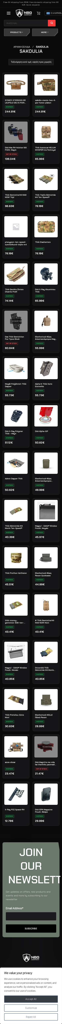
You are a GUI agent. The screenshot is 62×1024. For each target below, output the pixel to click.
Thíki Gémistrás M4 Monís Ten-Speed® (14, 527)
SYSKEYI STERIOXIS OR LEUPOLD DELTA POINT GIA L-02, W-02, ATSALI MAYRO (15, 101)
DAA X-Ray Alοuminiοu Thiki (45, 290)
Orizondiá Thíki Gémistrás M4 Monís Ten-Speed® (44, 669)
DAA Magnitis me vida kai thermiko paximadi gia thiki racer (45, 763)
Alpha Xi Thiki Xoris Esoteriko (43, 385)
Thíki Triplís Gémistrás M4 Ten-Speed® (45, 196)
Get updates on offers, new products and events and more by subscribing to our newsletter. (28, 895)
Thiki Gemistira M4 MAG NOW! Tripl (15, 196)
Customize (31, 1008)
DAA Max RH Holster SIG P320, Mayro (16, 148)
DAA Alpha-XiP (41, 431)
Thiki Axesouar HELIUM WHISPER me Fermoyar (45, 148)
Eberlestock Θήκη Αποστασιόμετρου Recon (43, 479)
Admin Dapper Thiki (13, 478)
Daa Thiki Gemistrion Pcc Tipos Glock (14, 338)
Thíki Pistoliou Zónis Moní (14, 716)
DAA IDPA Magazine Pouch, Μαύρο (43, 810)
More (44, 32)
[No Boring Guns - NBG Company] (24, 13)
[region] (31, 996)
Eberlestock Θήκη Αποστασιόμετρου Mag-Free (45, 338)
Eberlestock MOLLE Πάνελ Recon (44, 716)
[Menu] (8, 13)
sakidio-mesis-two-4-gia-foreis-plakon (45, 101)
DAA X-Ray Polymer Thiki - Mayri (14, 432)
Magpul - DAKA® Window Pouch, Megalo (46, 527)
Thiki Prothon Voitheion (16, 573)
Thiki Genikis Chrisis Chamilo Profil (14, 290)
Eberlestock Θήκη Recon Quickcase (43, 574)
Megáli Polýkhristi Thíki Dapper (15, 385)
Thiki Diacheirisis (43, 242)
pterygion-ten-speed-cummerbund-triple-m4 (16, 243)
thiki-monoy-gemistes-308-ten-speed (14, 621)
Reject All (31, 1017)
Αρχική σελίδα (22, 47)
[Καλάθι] (38, 13)
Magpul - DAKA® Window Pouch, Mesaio (16, 669)
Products (16, 32)
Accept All (30, 999)
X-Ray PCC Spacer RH (14, 809)
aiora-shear (10, 762)
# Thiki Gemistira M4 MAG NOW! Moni (44, 621)
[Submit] (52, 23)
